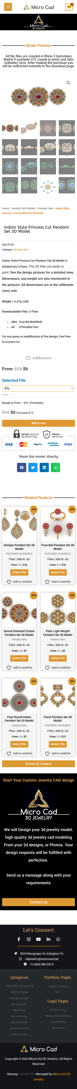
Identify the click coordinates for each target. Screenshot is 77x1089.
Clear (5, 394)
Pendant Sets (45, 208)
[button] (68, 82)
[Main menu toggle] (8, 7)
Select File (19, 572)
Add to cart (38, 423)
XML (21, 1074)
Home (5, 208)
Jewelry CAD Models (23, 208)
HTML (31, 1074)
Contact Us (12, 341)
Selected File (14, 380)
